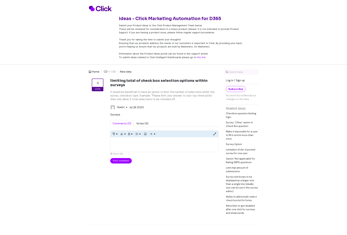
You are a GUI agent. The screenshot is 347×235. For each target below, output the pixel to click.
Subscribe (235, 89)
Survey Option (234, 144)
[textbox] (164, 144)
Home (95, 72)
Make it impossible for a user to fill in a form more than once (242, 135)
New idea (125, 72)
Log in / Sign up (235, 80)
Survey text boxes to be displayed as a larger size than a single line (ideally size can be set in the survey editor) (242, 184)
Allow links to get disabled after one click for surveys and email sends (240, 209)
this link (201, 57)
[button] (115, 134)
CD (106, 72)
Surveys (115, 114)
